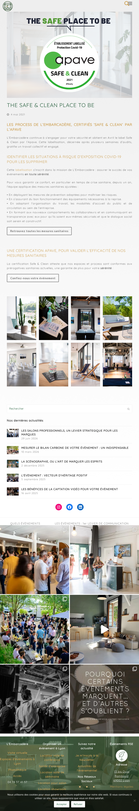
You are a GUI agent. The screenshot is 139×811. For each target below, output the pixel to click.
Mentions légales (121, 786)
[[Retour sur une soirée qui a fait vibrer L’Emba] (34, 699)
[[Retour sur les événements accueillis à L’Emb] (34, 559)
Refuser (78, 804)
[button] (130, 3)
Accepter (61, 804)
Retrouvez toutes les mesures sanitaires (39, 231)
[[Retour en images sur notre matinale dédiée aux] (104, 559)
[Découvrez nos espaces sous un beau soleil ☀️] (104, 629)
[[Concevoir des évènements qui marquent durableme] (104, 699)
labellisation (23, 170)
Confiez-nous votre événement (33, 278)
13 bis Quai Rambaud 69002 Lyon (121, 776)
